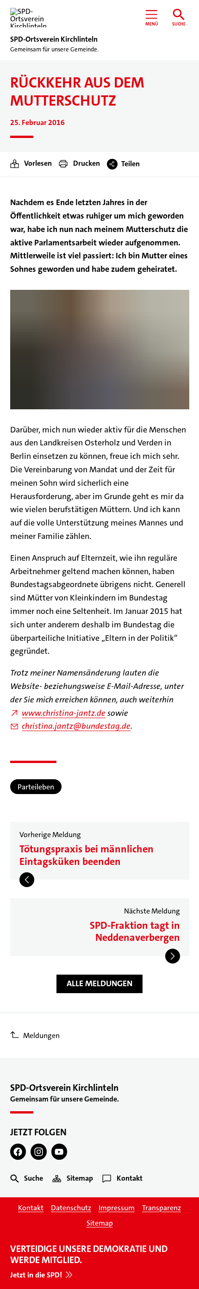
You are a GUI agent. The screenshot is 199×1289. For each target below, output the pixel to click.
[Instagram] (39, 1152)
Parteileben (36, 787)
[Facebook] (18, 1152)
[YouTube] (59, 1152)
